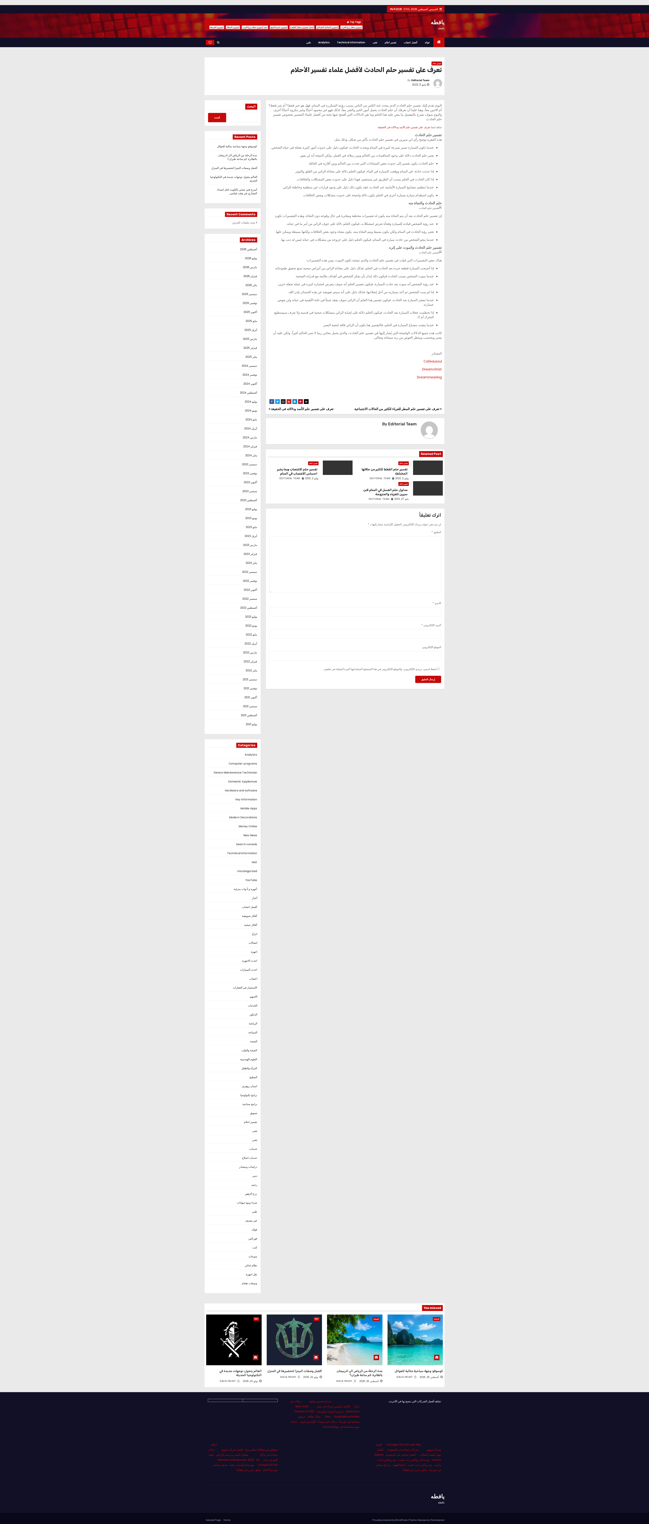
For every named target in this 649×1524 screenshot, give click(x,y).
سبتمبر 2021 (250, 706)
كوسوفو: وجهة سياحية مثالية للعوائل (237, 146)
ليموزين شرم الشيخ (278, 27)
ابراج (254, 934)
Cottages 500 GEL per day (403, 1445)
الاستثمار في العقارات (245, 988)
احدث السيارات (248, 970)
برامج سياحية (249, 1104)
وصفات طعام (249, 1283)
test (254, 862)
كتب (254, 1247)
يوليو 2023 (251, 509)
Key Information (246, 799)
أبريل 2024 (250, 428)
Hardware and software (241, 790)
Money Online (248, 826)
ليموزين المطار (232, 27)
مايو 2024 (251, 419)
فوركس (252, 1238)
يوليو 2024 (251, 402)
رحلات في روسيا (327, 1422)
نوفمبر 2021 (250, 688)
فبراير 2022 (250, 661)
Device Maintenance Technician (235, 773)
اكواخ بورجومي (307, 1422)
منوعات (252, 1256)
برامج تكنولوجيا (248, 1095)
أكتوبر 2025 (250, 312)
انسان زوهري (249, 1086)
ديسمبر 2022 (249, 572)
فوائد (427, 42)
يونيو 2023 (251, 518)
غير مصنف (251, 1221)
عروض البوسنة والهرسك (330, 1411)
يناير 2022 (251, 670)
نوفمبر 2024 (250, 375)
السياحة (252, 1032)
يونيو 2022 (251, 626)
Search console (246, 844)
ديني (254, 1176)
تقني (254, 1140)
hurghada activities (346, 1417)
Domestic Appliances (242, 781)
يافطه (437, 22)
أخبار (254, 898)
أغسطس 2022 (248, 608)
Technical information (351, 42)
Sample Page (213, 1520)
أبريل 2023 (251, 536)
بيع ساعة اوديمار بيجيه (242, 1465)
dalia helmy (405, 1377)
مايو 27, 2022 (401, 499)
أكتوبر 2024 (250, 384)
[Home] (439, 42)
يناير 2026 (251, 285)
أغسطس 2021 (249, 715)
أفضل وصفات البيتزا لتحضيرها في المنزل (234, 168)
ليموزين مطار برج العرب (351, 27)
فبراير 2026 (250, 276)
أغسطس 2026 (248, 249)
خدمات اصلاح (249, 1158)
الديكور (253, 1014)
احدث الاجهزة (249, 961)
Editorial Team (420, 80)
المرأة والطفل (249, 1068)
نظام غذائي (251, 1265)
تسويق (253, 1113)
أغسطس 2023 (248, 500)
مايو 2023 (251, 527)
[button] (218, 42)
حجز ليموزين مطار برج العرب (254, 27)
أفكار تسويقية (249, 916)
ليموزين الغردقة (216, 27)
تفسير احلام (390, 42)
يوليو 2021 (251, 724)
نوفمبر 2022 (250, 581)
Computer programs (243, 764)
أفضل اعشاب (410, 42)
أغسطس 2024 (248, 393)
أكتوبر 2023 (250, 482)
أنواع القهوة (399, 1465)
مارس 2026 (250, 267)
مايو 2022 (251, 635)
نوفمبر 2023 (250, 473)
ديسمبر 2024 (249, 366)
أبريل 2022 (251, 644)
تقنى (375, 42)
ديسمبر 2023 (249, 464)
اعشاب (253, 979)
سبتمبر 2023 (249, 491)
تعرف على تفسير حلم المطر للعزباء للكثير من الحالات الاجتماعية (397, 409)
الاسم (437, 603)
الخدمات (252, 1005)
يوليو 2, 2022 (402, 478)
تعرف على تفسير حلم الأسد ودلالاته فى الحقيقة (404, 127)
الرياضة (253, 1023)
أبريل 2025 (250, 330)
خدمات (253, 1149)
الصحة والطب (249, 1050)
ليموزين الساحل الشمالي (327, 27)
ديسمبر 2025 (249, 294)
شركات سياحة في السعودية (402, 1450)
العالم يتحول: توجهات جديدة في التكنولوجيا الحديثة (233, 179)
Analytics (324, 42)
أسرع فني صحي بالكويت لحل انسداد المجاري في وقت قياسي (237, 191)
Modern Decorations (243, 817)
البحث (251, 106)
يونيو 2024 (251, 411)
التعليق (436, 532)
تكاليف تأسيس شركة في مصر (333, 1406)
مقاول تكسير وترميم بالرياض (232, 1455)
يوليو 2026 (251, 258)
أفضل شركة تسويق (232, 1450)
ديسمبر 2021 (250, 679)
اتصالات (253, 943)
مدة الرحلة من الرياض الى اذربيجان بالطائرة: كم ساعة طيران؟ (237, 157)
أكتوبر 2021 (250, 697)
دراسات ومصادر (248, 1167)
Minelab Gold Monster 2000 (236, 1460)
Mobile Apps (248, 808)
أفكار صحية (250, 925)
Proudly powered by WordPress (390, 1520)
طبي (308, 42)
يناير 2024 (251, 455)
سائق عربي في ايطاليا (415, 1470)
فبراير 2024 (250, 446)
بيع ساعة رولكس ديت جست (414, 1460)
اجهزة (254, 952)
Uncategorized (247, 871)
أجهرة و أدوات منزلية (245, 889)
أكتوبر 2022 (250, 590)
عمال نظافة (314, 1417)
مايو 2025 (251, 321)
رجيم (254, 1185)
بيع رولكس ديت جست (419, 1465)
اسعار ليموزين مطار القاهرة (302, 27)
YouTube (251, 880)
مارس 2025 (250, 339)
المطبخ (253, 1077)
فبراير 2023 (250, 554)
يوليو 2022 (251, 617)
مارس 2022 (250, 652)
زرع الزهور (251, 1194)
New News (250, 835)
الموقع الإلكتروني (431, 647)
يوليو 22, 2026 (310, 1377)
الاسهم (253, 997)
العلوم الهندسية (248, 1059)
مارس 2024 (250, 437)
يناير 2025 (251, 357)
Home (227, 1520)
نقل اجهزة (251, 1274)
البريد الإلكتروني (431, 625)
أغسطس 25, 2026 (429, 1377)
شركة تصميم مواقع (320, 1401)
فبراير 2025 (250, 348)
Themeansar (437, 1520)
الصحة (253, 1041)
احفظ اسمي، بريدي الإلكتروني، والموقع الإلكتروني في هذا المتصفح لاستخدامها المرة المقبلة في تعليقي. (380, 669)
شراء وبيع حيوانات (247, 1203)
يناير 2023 (251, 563)
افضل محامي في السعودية (401, 1455)
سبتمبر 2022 (249, 599)
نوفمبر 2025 (250, 303)
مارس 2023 (250, 545)
